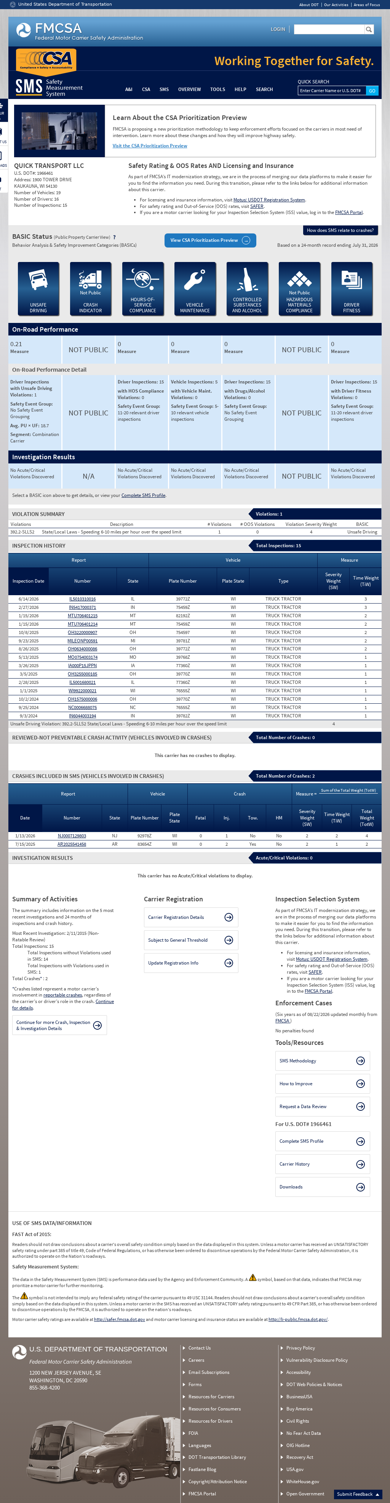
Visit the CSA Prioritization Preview (150, 145)
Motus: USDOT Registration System (269, 199)
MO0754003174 (83, 657)
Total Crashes (27, 978)
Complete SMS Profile (143, 495)
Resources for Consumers (215, 1409)
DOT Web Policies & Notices (314, 1384)
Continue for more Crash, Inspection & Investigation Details (53, 1025)
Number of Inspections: (38, 205)
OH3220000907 (82, 632)
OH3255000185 (82, 674)
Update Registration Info (173, 963)
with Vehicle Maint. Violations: (191, 394)
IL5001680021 (82, 682)
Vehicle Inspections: (193, 382)
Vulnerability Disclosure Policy (317, 1360)
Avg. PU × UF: (25, 425)
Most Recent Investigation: (39, 933)
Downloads (291, 1187)
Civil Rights (297, 1421)
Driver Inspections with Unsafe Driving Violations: (31, 388)
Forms (195, 1384)
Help (240, 89)
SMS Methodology (298, 1060)
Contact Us (200, 1348)
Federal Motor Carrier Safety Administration (80, 1361)
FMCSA (282, 1020)
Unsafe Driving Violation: (36, 724)
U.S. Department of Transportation (98, 1349)
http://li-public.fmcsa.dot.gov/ (298, 1319)
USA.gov (295, 1469)
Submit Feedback (355, 1494)
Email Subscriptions (209, 1372)
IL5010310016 (82, 599)
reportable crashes (62, 995)
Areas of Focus (367, 5)
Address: (23, 179)
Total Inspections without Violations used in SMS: (69, 955)
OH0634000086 (82, 648)
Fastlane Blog (202, 1469)
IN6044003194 (82, 715)
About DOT (309, 5)
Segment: (21, 434)
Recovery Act (299, 1457)
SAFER (257, 206)
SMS (164, 89)
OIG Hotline (298, 1445)
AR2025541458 (72, 844)
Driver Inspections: (138, 382)
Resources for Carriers (211, 1396)
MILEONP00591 (82, 640)
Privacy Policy (300, 1348)
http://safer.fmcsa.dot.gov (119, 1319)
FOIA (193, 1433)
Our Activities (336, 5)
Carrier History (295, 1164)
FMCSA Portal (349, 212)
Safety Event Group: (31, 404)
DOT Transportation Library (217, 1457)
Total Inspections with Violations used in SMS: (68, 968)
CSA (146, 89)
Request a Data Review (303, 1106)
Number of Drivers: (34, 199)
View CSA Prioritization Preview (204, 240)
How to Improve (296, 1083)
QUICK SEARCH (313, 82)
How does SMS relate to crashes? (340, 230)
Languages (200, 1445)
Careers (196, 1360)
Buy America (299, 1409)
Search (264, 89)
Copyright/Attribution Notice (218, 1481)
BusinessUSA (299, 1396)
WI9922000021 (82, 690)
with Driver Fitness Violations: (351, 394)
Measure (19, 351)
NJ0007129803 (72, 835)
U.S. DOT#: (25, 173)
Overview (189, 89)
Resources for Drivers (210, 1421)
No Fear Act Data (303, 1433)
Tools (217, 89)
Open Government (305, 1493)
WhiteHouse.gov (302, 1481)
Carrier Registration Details (176, 917)
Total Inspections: (30, 946)
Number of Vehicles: (35, 192)
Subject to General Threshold (178, 940)
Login (278, 29)
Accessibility (298, 1372)
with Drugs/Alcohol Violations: (244, 394)
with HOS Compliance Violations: (141, 394)
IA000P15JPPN (82, 665)
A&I (129, 89)
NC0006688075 (82, 707)
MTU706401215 (83, 615)
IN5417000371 (82, 607)
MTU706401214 (83, 624)
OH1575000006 (82, 699)
